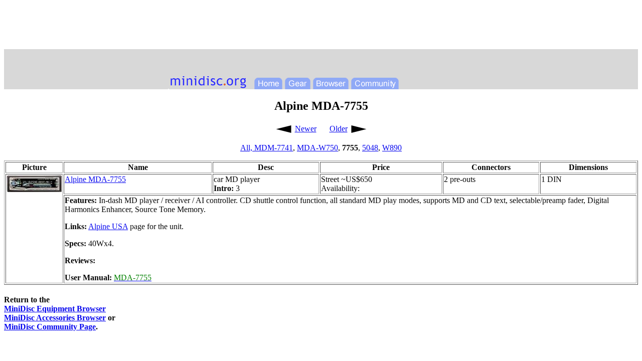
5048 (370, 147)
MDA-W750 (317, 147)
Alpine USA (108, 226)
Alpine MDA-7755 (95, 179)
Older (339, 128)
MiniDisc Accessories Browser (55, 317)
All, (247, 147)
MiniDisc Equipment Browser (55, 308)
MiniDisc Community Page (50, 326)
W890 (392, 147)
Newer (305, 128)
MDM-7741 (273, 147)
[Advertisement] (321, 26)
